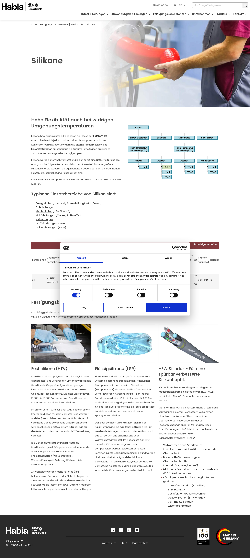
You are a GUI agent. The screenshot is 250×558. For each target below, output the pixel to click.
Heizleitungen (44, 219)
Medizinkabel (44, 211)
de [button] (181, 5)
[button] (95, 15)
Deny (83, 307)
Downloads (160, 5)
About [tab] (168, 258)
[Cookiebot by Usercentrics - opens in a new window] (174, 248)
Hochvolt (59, 203)
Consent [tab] (81, 258)
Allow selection (125, 307)
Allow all (166, 307)
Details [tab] (125, 258)
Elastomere (100, 136)
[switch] (109, 295)
